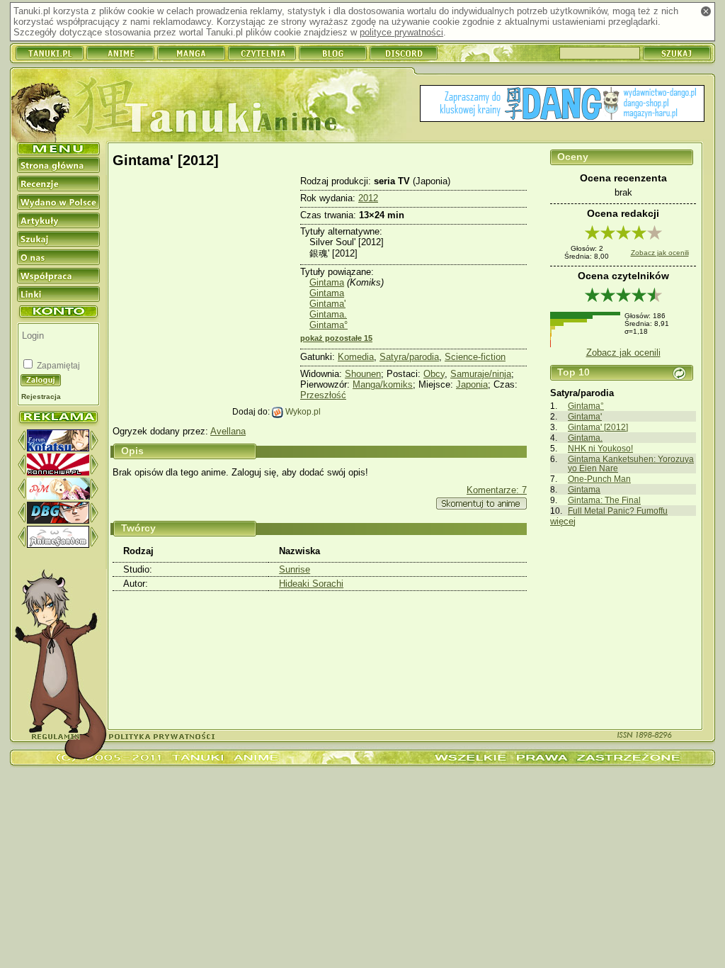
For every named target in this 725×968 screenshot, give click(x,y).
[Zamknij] (706, 11)
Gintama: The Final (604, 500)
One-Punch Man (599, 478)
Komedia (356, 356)
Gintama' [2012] (598, 427)
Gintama (584, 489)
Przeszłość (323, 395)
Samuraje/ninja (480, 373)
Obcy (434, 373)
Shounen (363, 373)
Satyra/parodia (409, 356)
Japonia (472, 384)
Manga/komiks (383, 384)
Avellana (228, 431)
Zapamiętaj (57, 366)
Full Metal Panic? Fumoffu (618, 510)
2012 (368, 198)
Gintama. (585, 437)
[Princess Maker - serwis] (58, 496)
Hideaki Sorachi (311, 583)
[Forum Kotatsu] (58, 448)
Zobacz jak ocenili (660, 253)
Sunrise (294, 569)
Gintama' (585, 416)
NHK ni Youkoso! (600, 448)
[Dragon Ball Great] (58, 520)
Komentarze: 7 (497, 490)
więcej (563, 521)
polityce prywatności (401, 32)
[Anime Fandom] (58, 544)
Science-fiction (475, 356)
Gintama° (586, 405)
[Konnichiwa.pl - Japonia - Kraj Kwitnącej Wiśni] (58, 472)
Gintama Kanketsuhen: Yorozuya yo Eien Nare (631, 463)
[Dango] (562, 104)
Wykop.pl (302, 411)
